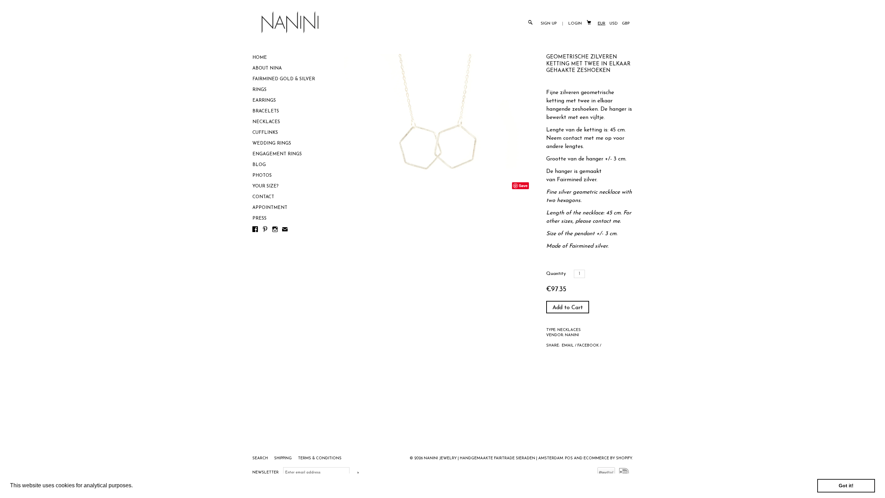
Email (568, 346)
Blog (259, 165)
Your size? (265, 186)
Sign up (549, 23)
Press (259, 218)
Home (259, 57)
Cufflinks (265, 132)
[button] (135, 486)
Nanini (572, 335)
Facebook (588, 346)
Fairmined (570, 180)
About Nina (267, 68)
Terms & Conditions (320, 458)
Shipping (283, 458)
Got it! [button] (846, 485)
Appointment (269, 207)
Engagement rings (277, 154)
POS (569, 458)
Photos (262, 175)
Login (575, 23)
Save (523, 185)
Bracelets (265, 111)
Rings (259, 89)
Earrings (264, 100)
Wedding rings (271, 143)
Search (260, 458)
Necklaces (266, 122)
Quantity (556, 273)
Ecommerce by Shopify (608, 458)
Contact (263, 197)
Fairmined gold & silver (283, 79)
